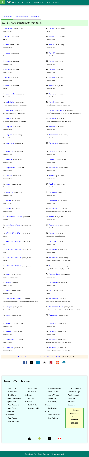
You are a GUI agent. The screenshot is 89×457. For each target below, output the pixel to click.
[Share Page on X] (32, 362)
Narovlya (52, 102)
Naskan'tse (53, 192)
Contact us (71, 405)
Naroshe (52, 69)
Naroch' (52, 28)
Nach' (7, 45)
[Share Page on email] (45, 362)
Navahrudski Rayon (56, 307)
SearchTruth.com (21, 2)
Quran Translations (14, 398)
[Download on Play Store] (40, 438)
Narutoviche (53, 143)
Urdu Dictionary (53, 418)
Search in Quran (13, 421)
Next (58, 357)
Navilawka (52, 348)
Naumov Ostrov (54, 274)
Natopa (51, 233)
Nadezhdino (10, 102)
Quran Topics (12, 408)
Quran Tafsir (11, 402)
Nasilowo (52, 184)
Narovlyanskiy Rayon (56, 110)
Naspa (51, 217)
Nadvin (8, 118)
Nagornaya (10, 143)
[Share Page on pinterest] (51, 362)
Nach (7, 36)
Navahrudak (53, 299)
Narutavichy (53, 135)
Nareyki (8, 315)
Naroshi (52, 77)
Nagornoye (10, 151)
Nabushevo (9, 28)
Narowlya (52, 118)
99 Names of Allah (54, 388)
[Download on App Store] (30, 438)
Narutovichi (53, 151)
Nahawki (9, 176)
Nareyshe (9, 323)
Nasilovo (52, 176)
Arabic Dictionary (54, 415)
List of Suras (11, 395)
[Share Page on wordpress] (64, 362)
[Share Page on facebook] (25, 362)
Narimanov (10, 339)
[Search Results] (41, 16)
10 (48, 357)
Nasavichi (52, 159)
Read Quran (11, 388)
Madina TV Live (53, 395)
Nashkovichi (53, 167)
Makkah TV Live (53, 392)
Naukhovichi (53, 258)
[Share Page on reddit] (58, 362)
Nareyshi (9, 331)
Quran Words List (13, 405)
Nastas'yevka (54, 225)
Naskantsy (53, 200)
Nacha (7, 53)
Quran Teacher (12, 418)
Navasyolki (53, 323)
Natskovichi (53, 249)
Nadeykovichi (10, 94)
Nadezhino (9, 110)
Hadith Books (32, 405)
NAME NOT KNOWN (13, 233)
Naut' (51, 290)
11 (53, 357)
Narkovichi (9, 348)
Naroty (51, 86)
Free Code (71, 398)
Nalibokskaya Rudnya (13, 225)
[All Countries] (43, 16)
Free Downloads (53, 2)
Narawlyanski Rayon (13, 299)
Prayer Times (39, 2)
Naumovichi (53, 282)
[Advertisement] (44, 10)
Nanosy (8, 274)
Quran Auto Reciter (74, 388)
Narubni (52, 127)
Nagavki (9, 127)
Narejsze (9, 307)
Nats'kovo (52, 241)
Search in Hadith (33, 408)
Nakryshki (9, 192)
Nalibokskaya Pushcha (14, 217)
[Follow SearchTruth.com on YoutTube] (59, 438)
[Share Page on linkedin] (38, 362)
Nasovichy (53, 208)
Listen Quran (12, 392)
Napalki (8, 282)
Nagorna (9, 135)
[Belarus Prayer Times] (42, 16)
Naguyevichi (10, 167)
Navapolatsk (53, 315)
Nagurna (9, 159)
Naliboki (8, 200)
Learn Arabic (52, 398)
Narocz (51, 61)
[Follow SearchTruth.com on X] (50, 438)
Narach (8, 290)
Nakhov (8, 184)
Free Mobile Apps (74, 392)
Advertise (71, 402)
